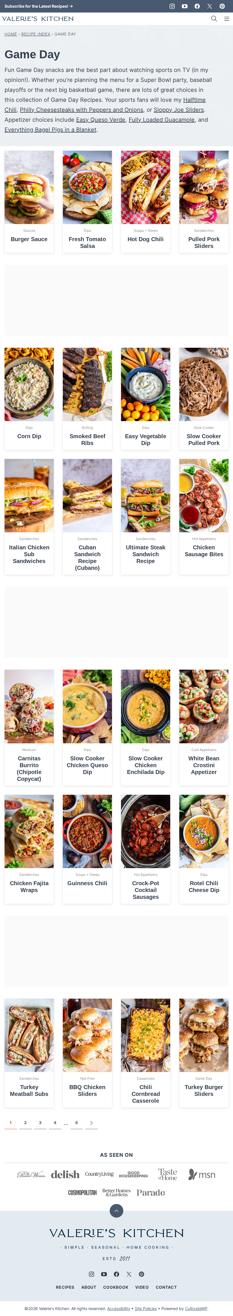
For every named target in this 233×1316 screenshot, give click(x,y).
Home (11, 34)
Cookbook (116, 1287)
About (88, 1287)
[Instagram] (172, 6)
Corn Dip (29, 436)
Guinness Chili (87, 883)
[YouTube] (184, 6)
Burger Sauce (29, 239)
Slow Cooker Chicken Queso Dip (87, 765)
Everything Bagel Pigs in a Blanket (50, 129)
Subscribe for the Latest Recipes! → (39, 6)
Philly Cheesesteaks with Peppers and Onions (81, 109)
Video (142, 1287)
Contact (166, 1287)
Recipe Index (35, 34)
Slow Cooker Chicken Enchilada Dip (146, 765)
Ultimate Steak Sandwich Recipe (145, 554)
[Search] (214, 19)
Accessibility (118, 1308)
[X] (209, 6)
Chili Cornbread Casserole (146, 1094)
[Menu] (226, 19)
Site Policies (146, 1308)
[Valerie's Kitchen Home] (37, 18)
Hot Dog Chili (146, 239)
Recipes (65, 1287)
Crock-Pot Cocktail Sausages (145, 890)
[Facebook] (197, 6)
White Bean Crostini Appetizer (203, 765)
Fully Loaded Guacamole (162, 119)
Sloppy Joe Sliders (179, 109)
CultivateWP (196, 1308)
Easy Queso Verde (100, 119)
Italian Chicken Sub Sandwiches (29, 554)
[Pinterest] (222, 6)
